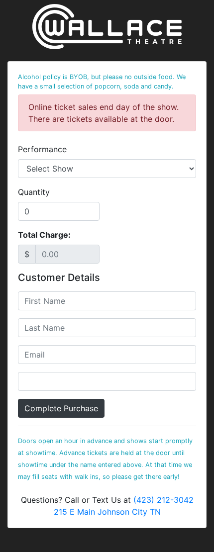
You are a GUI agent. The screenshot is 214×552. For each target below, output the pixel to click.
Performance (42, 149)
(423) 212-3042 (163, 500)
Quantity (34, 192)
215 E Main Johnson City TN (107, 512)
